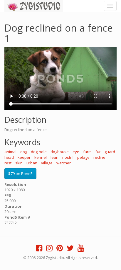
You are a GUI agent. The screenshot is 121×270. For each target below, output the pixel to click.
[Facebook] (39, 249)
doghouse (60, 151)
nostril (67, 157)
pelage (83, 157)
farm (87, 151)
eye (76, 151)
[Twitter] (70, 249)
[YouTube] (81, 249)
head (9, 157)
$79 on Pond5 (20, 173)
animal (10, 151)
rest (7, 163)
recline (99, 157)
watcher (63, 163)
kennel (40, 157)
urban (31, 163)
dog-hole (39, 151)
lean (54, 157)
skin (19, 163)
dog (23, 151)
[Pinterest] (59, 249)
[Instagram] (49, 249)
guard (110, 151)
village (47, 163)
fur (98, 151)
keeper (24, 157)
